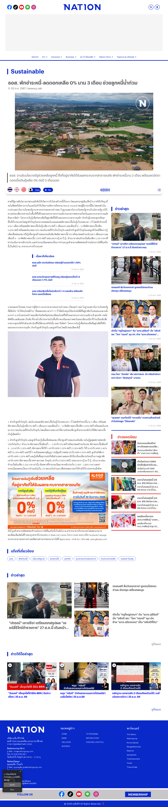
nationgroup (132, 738)
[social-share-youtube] (21, 7)
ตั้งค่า (12, 790)
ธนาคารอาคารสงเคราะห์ (86, 558)
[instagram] (96, 796)
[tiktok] (70, 796)
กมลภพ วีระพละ (127, 558)
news (64, 738)
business (66, 746)
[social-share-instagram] (33, 7)
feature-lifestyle (95, 742)
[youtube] (79, 796)
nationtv (130, 750)
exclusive (66, 742)
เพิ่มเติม (6, 780)
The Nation (131, 734)
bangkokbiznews (134, 746)
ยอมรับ (12, 785)
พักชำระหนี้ (23, 558)
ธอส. (11, 558)
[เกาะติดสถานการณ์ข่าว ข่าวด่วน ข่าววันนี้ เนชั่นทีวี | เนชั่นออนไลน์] (82, 7)
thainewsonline (133, 758)
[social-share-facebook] (9, 7)
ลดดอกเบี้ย (54, 558)
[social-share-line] (27, 7)
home (64, 734)
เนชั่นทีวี (76, 803)
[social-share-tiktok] (15, 7)
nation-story (92, 738)
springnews (131, 754)
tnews (129, 763)
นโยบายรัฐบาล (39, 558)
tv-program (92, 734)
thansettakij (132, 767)
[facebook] (61, 796)
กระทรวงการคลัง (108, 558)
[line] (87, 796)
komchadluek (132, 742)
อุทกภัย (67, 558)
